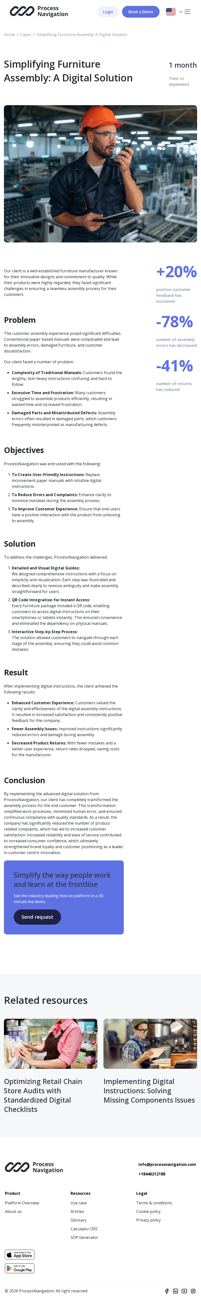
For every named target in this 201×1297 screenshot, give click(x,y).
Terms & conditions (154, 1203)
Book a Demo (140, 11)
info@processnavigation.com (167, 1164)
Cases (25, 34)
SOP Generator (84, 1237)
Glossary (79, 1220)
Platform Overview (22, 1203)
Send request (37, 917)
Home (9, 34)
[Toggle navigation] (187, 11)
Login (108, 11)
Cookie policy (148, 1211)
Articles (77, 1211)
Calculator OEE (84, 1229)
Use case (79, 1203)
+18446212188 (151, 1174)
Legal (141, 1193)
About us (13, 1211)
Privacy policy (148, 1220)
